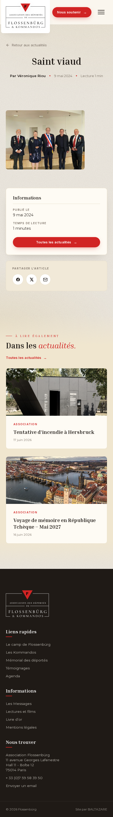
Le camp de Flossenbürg (28, 644)
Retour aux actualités (29, 45)
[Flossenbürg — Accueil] (25, 12)
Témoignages (18, 668)
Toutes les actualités (56, 242)
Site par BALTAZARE (91, 809)
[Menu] (101, 12)
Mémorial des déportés (27, 660)
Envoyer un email (21, 786)
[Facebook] (17, 279)
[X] (31, 279)
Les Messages (19, 703)
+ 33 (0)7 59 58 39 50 (24, 778)
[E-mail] (45, 279)
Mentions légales (21, 727)
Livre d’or (14, 719)
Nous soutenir (72, 12)
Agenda (13, 676)
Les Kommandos (21, 652)
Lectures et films (20, 711)
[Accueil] (27, 602)
